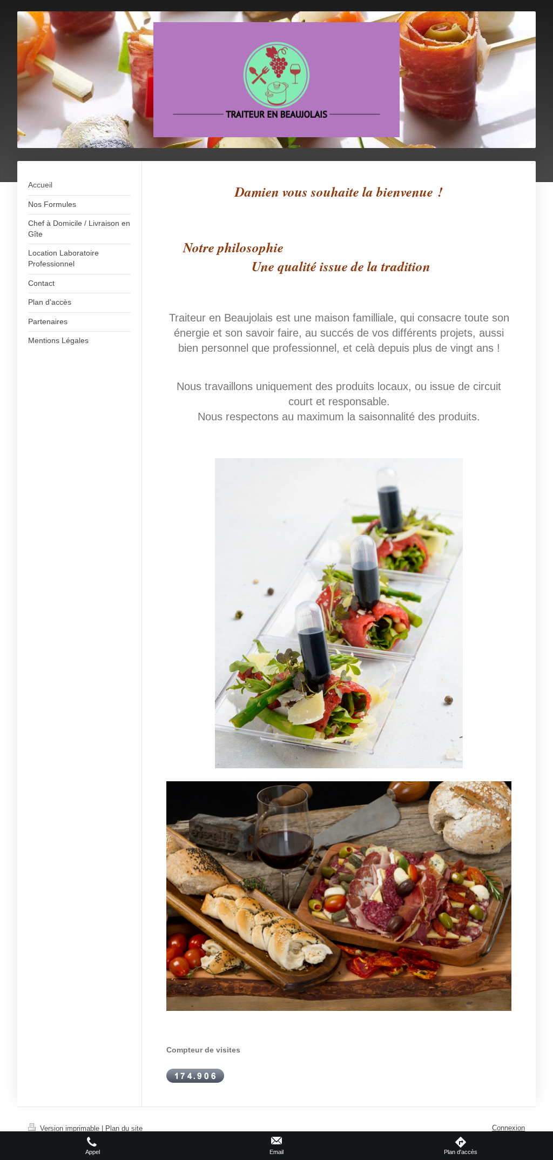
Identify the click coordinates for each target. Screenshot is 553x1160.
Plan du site (124, 1128)
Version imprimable (70, 1128)
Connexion (508, 1128)
